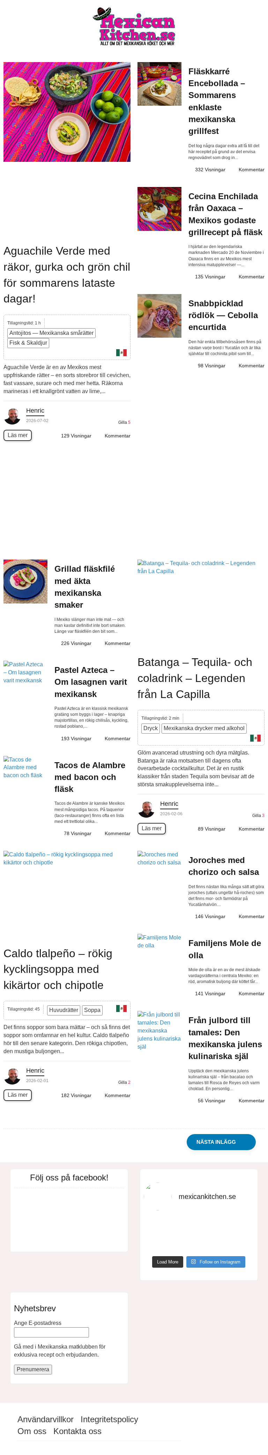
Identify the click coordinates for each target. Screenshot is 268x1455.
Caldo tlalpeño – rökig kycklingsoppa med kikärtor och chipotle (57, 969)
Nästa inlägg (216, 1142)
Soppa (92, 1010)
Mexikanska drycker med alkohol (204, 728)
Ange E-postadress (37, 1323)
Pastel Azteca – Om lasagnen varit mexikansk (90, 682)
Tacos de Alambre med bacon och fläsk (89, 777)
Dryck (150, 728)
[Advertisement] (134, 504)
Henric (35, 410)
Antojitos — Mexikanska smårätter (51, 333)
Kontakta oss (77, 1431)
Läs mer (18, 435)
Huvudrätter (63, 1010)
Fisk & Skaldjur (28, 343)
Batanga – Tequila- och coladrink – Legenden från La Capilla (194, 678)
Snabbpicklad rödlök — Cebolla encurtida (223, 315)
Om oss (31, 1431)
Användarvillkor (45, 1419)
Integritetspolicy (109, 1419)
